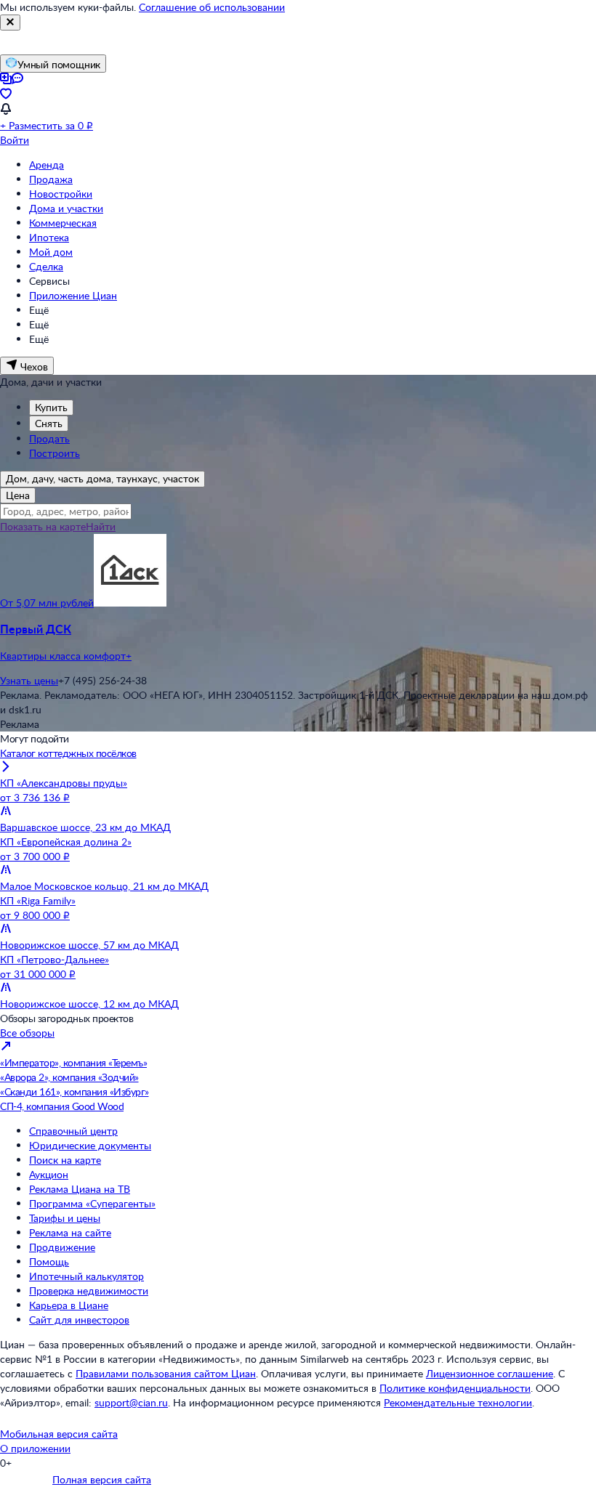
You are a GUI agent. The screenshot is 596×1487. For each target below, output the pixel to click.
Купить (51, 407)
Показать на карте (43, 526)
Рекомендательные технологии (458, 1402)
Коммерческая (63, 223)
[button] (298, 642)
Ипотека (49, 237)
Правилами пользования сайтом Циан (166, 1373)
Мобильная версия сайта (59, 1434)
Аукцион (48, 1174)
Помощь (49, 1261)
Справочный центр (73, 1131)
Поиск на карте (65, 1160)
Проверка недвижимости (88, 1290)
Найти (101, 526)
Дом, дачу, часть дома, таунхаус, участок (102, 478)
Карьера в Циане (68, 1305)
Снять (49, 423)
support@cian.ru (131, 1402)
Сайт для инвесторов (79, 1319)
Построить (54, 453)
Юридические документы (90, 1145)
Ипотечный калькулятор (86, 1276)
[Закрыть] (10, 23)
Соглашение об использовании (212, 7)
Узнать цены (29, 680)
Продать (49, 438)
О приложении (35, 1448)
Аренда (46, 164)
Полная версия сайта (101, 1479)
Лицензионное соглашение (489, 1373)
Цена (18, 495)
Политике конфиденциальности (455, 1388)
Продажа (51, 179)
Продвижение (62, 1247)
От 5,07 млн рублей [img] (47, 602)
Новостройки (60, 193)
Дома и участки (66, 208)
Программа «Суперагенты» (92, 1203)
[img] (130, 602)
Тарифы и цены (64, 1218)
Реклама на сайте (70, 1232)
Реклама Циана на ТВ (79, 1189)
